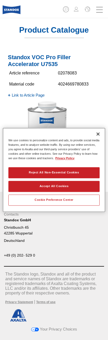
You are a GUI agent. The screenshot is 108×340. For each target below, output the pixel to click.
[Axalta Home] (11, 12)
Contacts (11, 214)
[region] (54, 170)
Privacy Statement (19, 302)
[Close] (98, 134)
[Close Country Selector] (87, 9)
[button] (66, 11)
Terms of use (46, 302)
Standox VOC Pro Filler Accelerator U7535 (39, 60)
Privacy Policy (64, 158)
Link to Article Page (28, 95)
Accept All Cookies (54, 186)
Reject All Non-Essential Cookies (54, 172)
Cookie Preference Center (54, 200)
